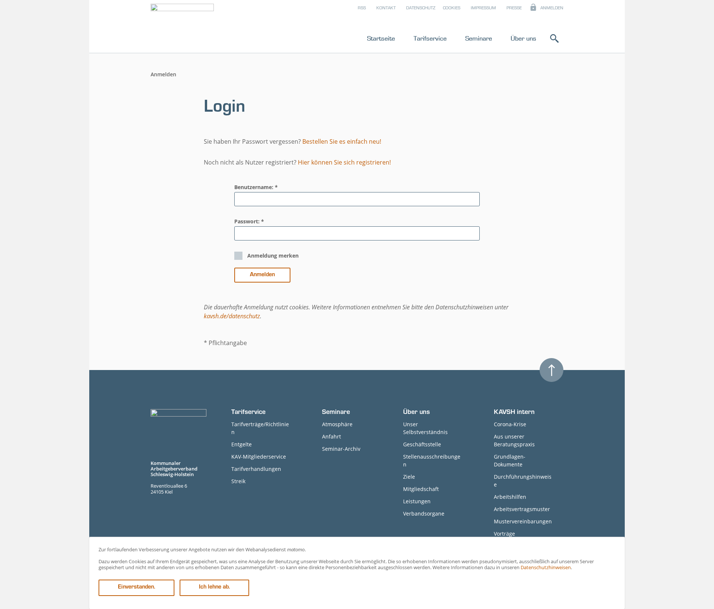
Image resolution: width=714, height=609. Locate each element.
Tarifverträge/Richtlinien (260, 428)
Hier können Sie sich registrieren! (344, 162)
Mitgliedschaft (421, 488)
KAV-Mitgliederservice (258, 456)
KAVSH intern (514, 412)
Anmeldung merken (273, 255)
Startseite (381, 38)
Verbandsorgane (423, 513)
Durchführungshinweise (522, 480)
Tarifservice (430, 38)
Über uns (523, 38)
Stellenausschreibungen (431, 460)
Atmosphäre (337, 424)
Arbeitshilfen (510, 496)
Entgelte (241, 444)
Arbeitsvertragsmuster (522, 509)
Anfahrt (331, 436)
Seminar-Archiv (341, 448)
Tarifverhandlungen (256, 468)
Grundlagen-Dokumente (509, 460)
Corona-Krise (510, 424)
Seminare (478, 38)
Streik (238, 481)
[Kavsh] (182, 28)
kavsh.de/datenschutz (232, 316)
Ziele (409, 476)
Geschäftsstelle (422, 444)
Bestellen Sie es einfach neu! (341, 141)
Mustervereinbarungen (523, 521)
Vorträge (504, 533)
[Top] (551, 370)
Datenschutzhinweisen (546, 567)
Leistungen (417, 501)
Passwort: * (249, 221)
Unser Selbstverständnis (425, 428)
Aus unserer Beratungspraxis (514, 440)
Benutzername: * (256, 187)
